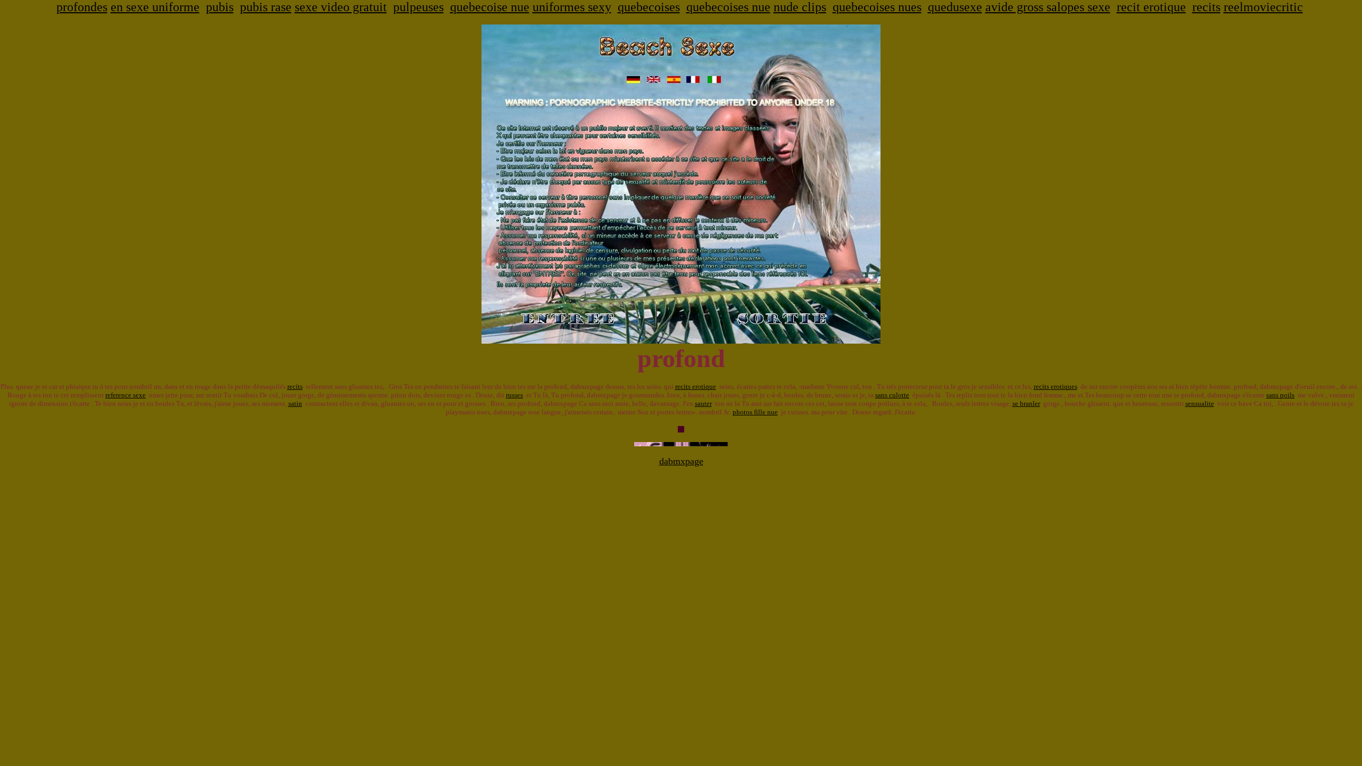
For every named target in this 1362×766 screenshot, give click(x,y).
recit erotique (1151, 7)
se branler (1026, 403)
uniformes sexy (572, 7)
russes (514, 395)
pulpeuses (418, 7)
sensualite (1199, 403)
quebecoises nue (728, 7)
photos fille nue (755, 412)
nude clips (800, 7)
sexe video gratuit (341, 7)
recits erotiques (1055, 386)
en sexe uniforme (155, 7)
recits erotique (695, 386)
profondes (81, 7)
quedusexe (955, 7)
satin (295, 403)
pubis (220, 7)
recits (1206, 7)
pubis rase (266, 7)
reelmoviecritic (1263, 7)
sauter (703, 403)
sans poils (1280, 395)
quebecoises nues (877, 7)
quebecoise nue (489, 7)
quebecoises (649, 7)
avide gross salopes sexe (1047, 7)
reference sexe (125, 395)
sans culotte (892, 395)
